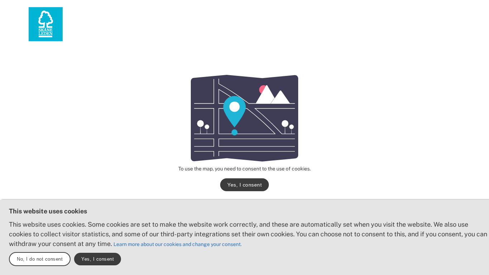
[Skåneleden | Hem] (46, 24)
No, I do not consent (40, 259)
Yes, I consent (244, 185)
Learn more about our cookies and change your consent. (177, 244)
